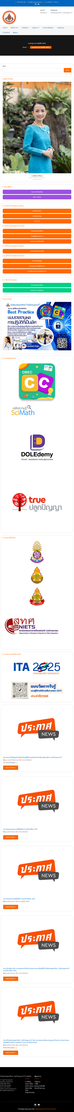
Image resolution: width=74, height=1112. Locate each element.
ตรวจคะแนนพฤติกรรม (37, 290)
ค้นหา (4, 66)
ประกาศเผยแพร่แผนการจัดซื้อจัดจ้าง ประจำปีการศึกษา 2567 (20, 829)
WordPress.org (40, 1088)
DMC (27, 1090)
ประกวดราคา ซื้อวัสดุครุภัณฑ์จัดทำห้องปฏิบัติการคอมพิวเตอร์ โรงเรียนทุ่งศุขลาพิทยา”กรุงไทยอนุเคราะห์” (32, 757)
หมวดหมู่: (41, 47)
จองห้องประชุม (37, 216)
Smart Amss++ (30, 1086)
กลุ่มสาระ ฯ (35, 28)
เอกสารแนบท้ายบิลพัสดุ (37, 241)
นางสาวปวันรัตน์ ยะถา (13, 760)
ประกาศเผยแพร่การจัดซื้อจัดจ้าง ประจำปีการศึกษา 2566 (19, 899)
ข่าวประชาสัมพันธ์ (48, 28)
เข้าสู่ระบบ (37, 1082)
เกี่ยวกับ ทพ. (14, 28)
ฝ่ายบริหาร (25, 28)
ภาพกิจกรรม (60, 28)
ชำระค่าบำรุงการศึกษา (37, 231)
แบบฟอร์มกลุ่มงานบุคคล (37, 251)
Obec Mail (28, 1088)
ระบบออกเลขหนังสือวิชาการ (37, 266)
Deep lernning (29, 1092)
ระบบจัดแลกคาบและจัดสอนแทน (37, 271)
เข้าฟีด (36, 1084)
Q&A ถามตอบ (37, 197)
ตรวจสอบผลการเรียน (37, 285)
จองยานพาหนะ (37, 211)
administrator (11, 832)
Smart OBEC (29, 1084)
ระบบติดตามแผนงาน (37, 236)
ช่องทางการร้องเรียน (37, 192)
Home (24, 47)
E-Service (6, 33)
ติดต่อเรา (15, 33)
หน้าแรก (5, 28)
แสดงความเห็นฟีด (40, 1086)
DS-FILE (37, 221)
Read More (10, 768)
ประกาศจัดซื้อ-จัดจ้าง (24, 901)
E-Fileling (28, 1082)
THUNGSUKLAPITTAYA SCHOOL (45, 1109)
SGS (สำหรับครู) (37, 261)
